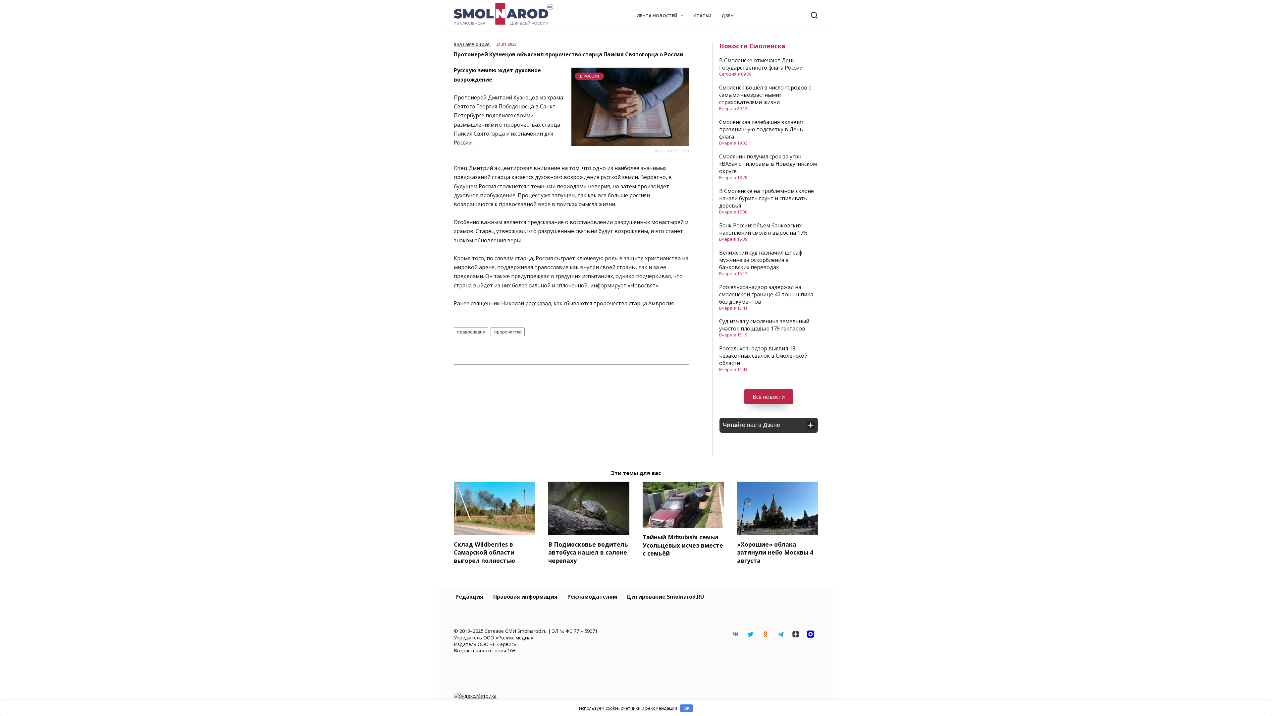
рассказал (538, 303)
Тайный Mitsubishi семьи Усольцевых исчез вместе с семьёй (683, 545)
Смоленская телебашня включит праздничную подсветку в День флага (761, 129)
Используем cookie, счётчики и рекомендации (628, 708)
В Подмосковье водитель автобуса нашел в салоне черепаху (588, 552)
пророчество (508, 331)
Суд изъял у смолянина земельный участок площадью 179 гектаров (764, 325)
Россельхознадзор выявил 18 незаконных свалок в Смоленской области (763, 356)
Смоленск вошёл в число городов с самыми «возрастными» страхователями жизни (765, 95)
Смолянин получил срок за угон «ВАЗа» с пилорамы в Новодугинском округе (768, 164)
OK (687, 708)
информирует (608, 285)
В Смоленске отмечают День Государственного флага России (761, 64)
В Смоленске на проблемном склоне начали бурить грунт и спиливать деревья (766, 198)
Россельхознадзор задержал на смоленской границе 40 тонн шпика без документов (766, 294)
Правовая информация (525, 596)
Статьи (703, 16)
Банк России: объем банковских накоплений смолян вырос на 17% (763, 229)
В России (589, 76)
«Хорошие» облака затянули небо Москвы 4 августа (775, 552)
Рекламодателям (592, 596)
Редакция (469, 596)
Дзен (727, 16)
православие (471, 331)
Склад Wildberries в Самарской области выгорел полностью (484, 552)
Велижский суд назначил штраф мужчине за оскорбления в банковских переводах (760, 260)
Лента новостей (657, 16)
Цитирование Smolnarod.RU (665, 596)
